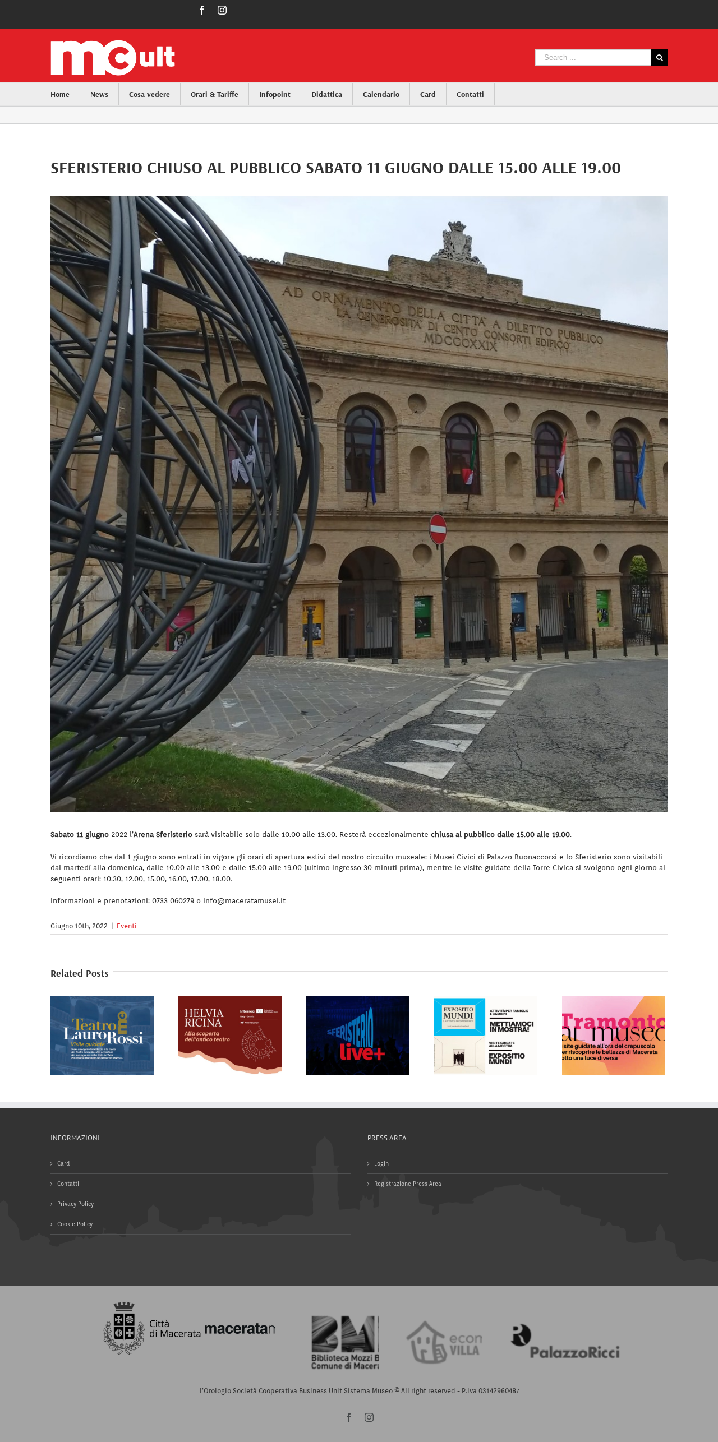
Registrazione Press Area (407, 1183)
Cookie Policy (75, 1224)
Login (381, 1163)
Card (63, 1163)
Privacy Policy (75, 1203)
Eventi (127, 926)
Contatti (68, 1183)
